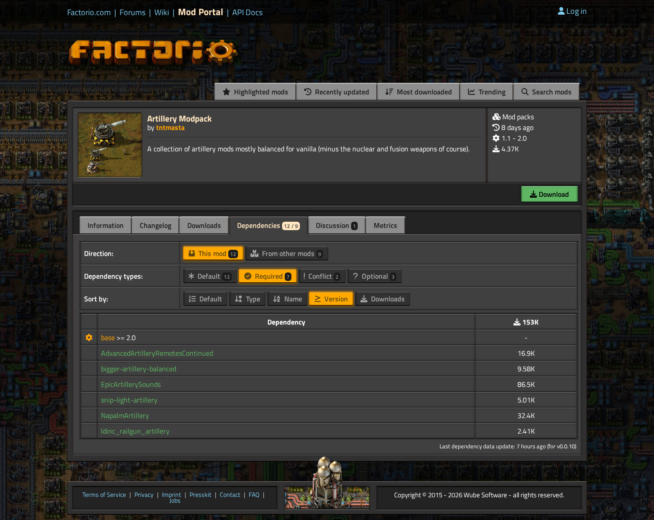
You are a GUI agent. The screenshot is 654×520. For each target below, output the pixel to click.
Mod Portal (200, 11)
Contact (230, 495)
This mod (216, 253)
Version (335, 298)
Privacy (143, 495)
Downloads (204, 225)
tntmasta (170, 127)
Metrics (385, 225)
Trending (491, 91)
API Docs (247, 12)
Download (553, 194)
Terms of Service (104, 495)
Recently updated (341, 91)
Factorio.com (89, 12)
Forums (132, 12)
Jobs (175, 501)
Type (252, 298)
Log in (576, 11)
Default (213, 276)
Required (271, 276)
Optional (377, 276)
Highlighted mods (260, 91)
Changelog (155, 225)
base (109, 337)
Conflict (323, 276)
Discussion (336, 225)
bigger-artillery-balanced (138, 368)
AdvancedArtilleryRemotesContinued (157, 353)
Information (106, 225)
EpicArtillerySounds (131, 384)
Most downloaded (423, 91)
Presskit (200, 495)
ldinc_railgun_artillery (135, 431)
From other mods (290, 253)
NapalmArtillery (125, 415)
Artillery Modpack (179, 118)
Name (292, 298)
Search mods (551, 91)
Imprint (171, 495)
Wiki (161, 12)
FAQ (254, 495)
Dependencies (267, 225)
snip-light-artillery (129, 399)
